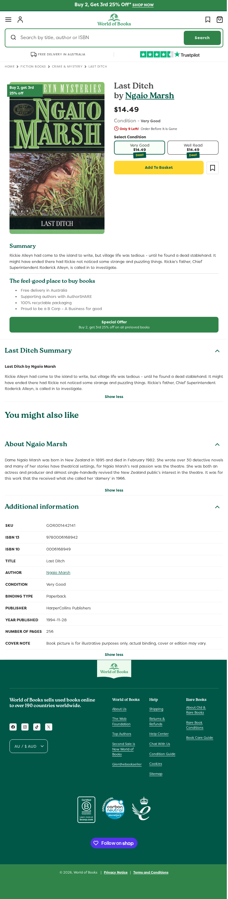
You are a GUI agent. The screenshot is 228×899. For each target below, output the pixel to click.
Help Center (157, 734)
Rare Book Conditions (191, 725)
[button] (8, 19)
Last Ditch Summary (38, 348)
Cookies (154, 763)
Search (197, 38)
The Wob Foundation (121, 721)
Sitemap (154, 774)
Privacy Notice (114, 872)
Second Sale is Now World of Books (123, 749)
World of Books (84, 872)
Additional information (42, 504)
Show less (112, 393)
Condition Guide (161, 753)
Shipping (155, 708)
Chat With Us (158, 744)
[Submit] (14, 37)
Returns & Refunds (156, 721)
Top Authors (121, 734)
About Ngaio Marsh (36, 441)
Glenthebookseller (127, 764)
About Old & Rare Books (193, 709)
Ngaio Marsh (147, 97)
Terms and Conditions (148, 872)
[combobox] (112, 37)
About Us (119, 708)
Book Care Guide (196, 737)
